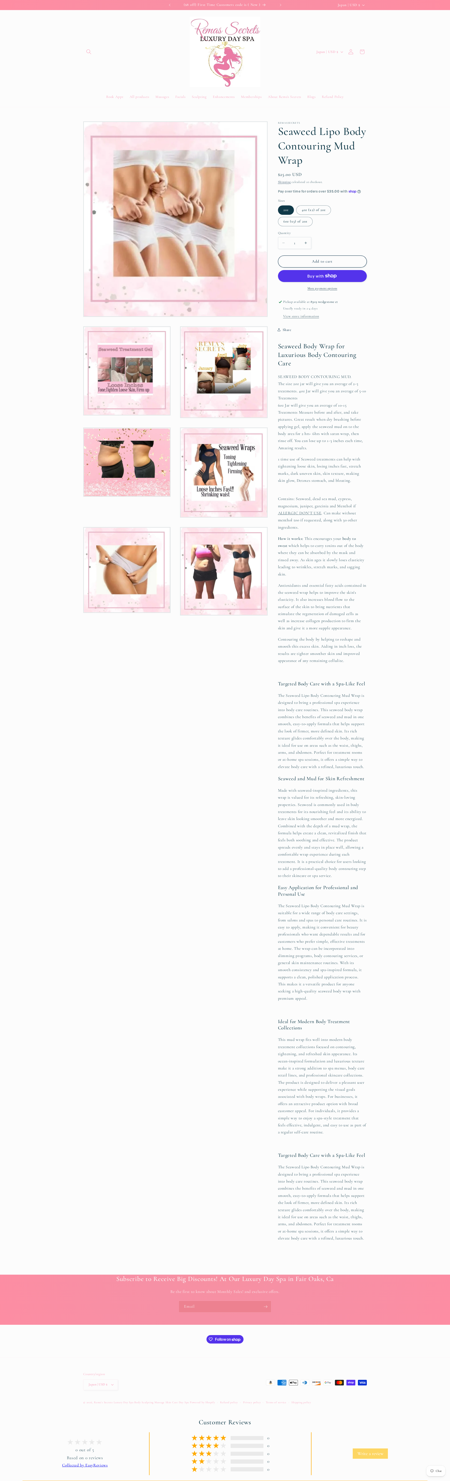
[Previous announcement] (170, 5)
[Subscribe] (265, 1307)
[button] (88, 51)
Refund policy (229, 1402)
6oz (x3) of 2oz (295, 221)
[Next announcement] (280, 5)
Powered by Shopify (202, 1402)
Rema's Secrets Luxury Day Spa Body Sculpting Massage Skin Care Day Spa (141, 1402)
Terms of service (276, 1402)
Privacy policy (252, 1402)
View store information (301, 316)
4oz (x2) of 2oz (314, 210)
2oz (286, 210)
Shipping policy (301, 1402)
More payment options (322, 288)
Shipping (284, 182)
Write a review (370, 1453)
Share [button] (287, 330)
